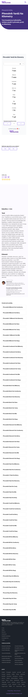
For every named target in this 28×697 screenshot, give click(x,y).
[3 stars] (6, 179)
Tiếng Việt (4, 682)
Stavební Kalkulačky (6, 648)
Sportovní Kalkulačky (19, 658)
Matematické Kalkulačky (7, 656)
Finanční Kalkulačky (6, 650)
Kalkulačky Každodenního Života (20, 654)
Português (8, 672)
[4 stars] (8, 179)
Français (3, 674)
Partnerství (4, 634)
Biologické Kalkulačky (6, 646)
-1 (7, 123)
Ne (13, 148)
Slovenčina (9, 676)
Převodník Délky (7, 10)
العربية (23, 672)
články (3, 630)
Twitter (3, 640)
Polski (22, 680)
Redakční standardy (6, 636)
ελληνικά (14, 684)
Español (14, 672)
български (15, 676)
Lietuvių (3, 678)
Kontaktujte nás (5, 638)
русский (19, 672)
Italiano (8, 678)
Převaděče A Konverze (19, 648)
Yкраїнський (19, 686)
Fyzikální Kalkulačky (6, 658)
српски (18, 682)
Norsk (7, 680)
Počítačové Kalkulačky (6, 660)
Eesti (24, 686)
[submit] (25, 2)
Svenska (21, 678)
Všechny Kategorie (19, 662)
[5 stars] (9, 179)
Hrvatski (21, 676)
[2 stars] (4, 179)
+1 (20, 123)
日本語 (13, 674)
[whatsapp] (6, 177)
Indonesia (22, 674)
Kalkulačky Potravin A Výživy (19, 650)
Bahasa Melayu (14, 678)
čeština (23, 684)
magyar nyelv (5, 686)
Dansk (11, 680)
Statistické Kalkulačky (6, 662)
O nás (3, 628)
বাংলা (14, 686)
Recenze (4, 632)
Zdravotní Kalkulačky (6, 653)
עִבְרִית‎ (19, 684)
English (3, 672)
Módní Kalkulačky (18, 660)
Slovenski (23, 682)
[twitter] (8, 177)
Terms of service (17, 690)
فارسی (9, 684)
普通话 (10, 686)
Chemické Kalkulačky (19, 646)
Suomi (3, 680)
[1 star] (2, 179)
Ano (5, 148)
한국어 (8, 682)
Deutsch (8, 674)
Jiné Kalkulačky (18, 656)
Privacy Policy (10, 690)
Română (3, 676)
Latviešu (13, 682)
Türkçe (17, 674)
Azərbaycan (4, 684)
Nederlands (16, 680)
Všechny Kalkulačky (19, 664)
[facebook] (3, 177)
